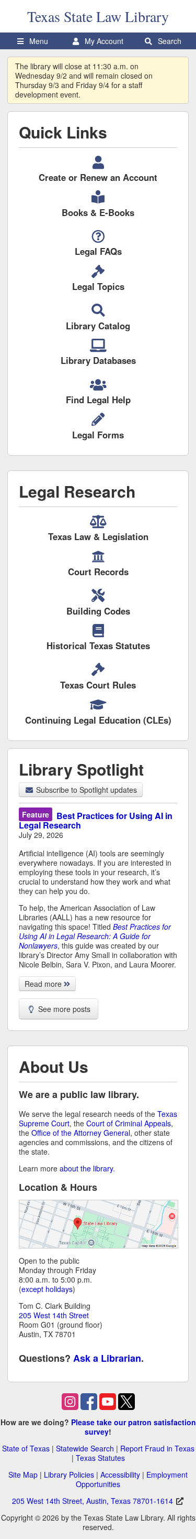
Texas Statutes (100, 1457)
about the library (86, 1168)
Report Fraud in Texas (157, 1448)
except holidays (47, 1289)
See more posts (63, 1009)
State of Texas (26, 1448)
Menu (37, 41)
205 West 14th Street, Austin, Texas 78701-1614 (92, 1500)
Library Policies (69, 1474)
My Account (103, 41)
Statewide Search (85, 1448)
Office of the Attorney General (80, 1132)
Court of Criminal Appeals (128, 1123)
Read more (44, 983)
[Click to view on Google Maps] (98, 1226)
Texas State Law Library (98, 16)
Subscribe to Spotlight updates (85, 789)
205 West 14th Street (54, 1315)
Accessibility (120, 1474)
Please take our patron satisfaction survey (133, 1427)
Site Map (23, 1474)
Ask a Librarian (107, 1358)
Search (168, 41)
